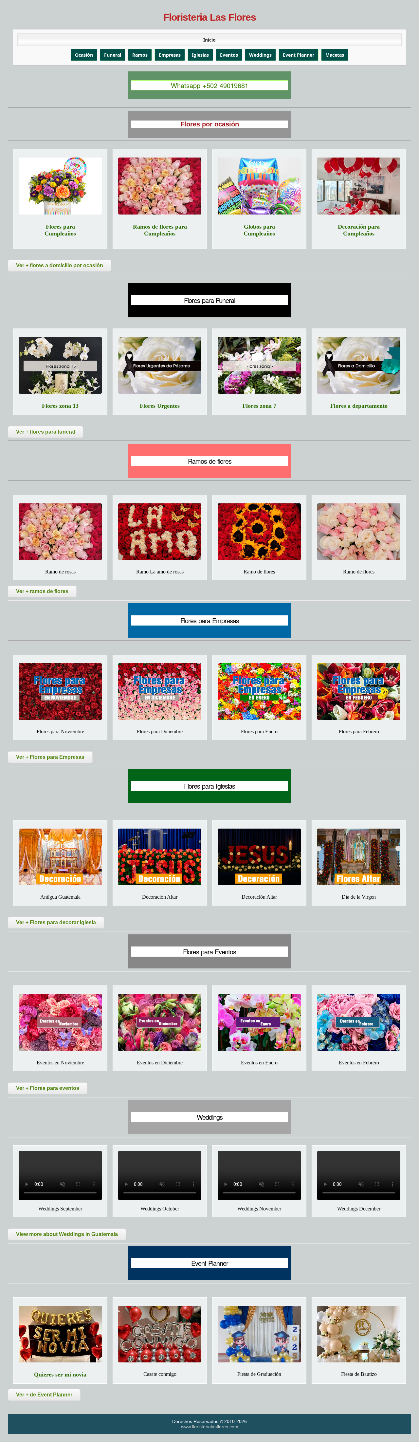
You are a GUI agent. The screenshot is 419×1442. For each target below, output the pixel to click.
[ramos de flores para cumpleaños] (159, 186)
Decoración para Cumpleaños (359, 230)
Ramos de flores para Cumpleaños (160, 230)
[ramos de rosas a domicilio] (60, 531)
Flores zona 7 (259, 406)
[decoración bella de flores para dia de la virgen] (358, 857)
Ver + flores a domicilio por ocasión (59, 265)
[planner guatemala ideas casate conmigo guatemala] (159, 1334)
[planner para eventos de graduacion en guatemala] (259, 1334)
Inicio (209, 40)
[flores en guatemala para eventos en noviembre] (60, 1022)
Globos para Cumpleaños (259, 230)
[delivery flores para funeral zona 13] (60, 365)
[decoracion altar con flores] (259, 857)
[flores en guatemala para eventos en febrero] (358, 1022)
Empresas (170, 55)
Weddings (260, 55)
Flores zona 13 (60, 406)
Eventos (229, 55)
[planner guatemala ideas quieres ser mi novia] (60, 1334)
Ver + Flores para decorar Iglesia (56, 922)
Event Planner (298, 55)
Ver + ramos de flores (42, 591)
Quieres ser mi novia (60, 1374)
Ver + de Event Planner (44, 1394)
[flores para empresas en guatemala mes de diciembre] (159, 691)
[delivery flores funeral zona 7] (259, 365)
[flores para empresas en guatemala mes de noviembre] (60, 691)
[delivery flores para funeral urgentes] (159, 365)
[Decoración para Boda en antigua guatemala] (60, 857)
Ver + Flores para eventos (47, 1088)
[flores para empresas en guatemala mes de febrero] (358, 691)
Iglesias (200, 55)
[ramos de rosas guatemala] (159, 531)
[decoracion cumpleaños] (358, 186)
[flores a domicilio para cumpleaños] (60, 186)
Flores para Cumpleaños (60, 230)
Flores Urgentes (160, 406)
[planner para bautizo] (358, 1334)
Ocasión (84, 55)
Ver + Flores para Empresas (50, 757)
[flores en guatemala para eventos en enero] (259, 1022)
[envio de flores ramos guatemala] (259, 531)
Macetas (334, 55)
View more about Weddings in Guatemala (67, 1234)
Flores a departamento (359, 406)
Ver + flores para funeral (45, 432)
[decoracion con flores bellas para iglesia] (159, 857)
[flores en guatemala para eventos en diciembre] (159, 1022)
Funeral (112, 55)
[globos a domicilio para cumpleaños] (259, 186)
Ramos (140, 55)
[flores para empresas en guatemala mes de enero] (259, 691)
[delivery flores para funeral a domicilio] (358, 365)
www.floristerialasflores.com (209, 1426)
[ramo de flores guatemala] (358, 531)
